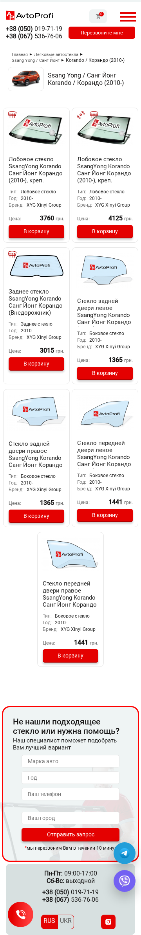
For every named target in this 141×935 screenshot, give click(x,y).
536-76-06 (34, 36)
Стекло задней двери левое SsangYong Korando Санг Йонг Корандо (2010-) (104, 315)
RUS (49, 920)
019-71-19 (34, 28)
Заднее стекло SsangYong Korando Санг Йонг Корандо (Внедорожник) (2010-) (36, 305)
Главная (20, 54)
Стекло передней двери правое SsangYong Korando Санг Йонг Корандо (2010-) (70, 597)
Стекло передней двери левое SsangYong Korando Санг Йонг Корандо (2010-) (104, 457)
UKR (66, 920)
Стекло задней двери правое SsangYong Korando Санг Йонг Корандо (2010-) (36, 458)
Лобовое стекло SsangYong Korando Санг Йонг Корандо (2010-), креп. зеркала (36, 173)
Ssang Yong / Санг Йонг (36, 60)
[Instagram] (108, 922)
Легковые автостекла (56, 54)
